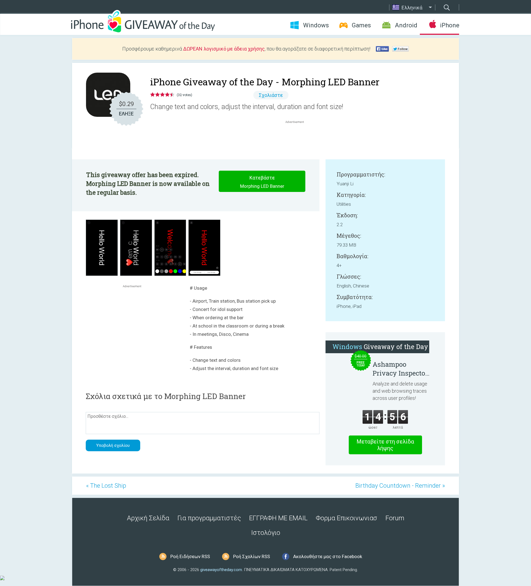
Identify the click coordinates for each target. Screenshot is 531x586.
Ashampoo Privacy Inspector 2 (400, 369)
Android (406, 25)
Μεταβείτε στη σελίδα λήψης (385, 445)
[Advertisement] (297, 138)
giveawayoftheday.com (221, 569)
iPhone (449, 25)
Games (361, 25)
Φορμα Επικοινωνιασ (346, 518)
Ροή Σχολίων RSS (251, 556)
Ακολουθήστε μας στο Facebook (327, 556)
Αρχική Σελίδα (148, 518)
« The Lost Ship (106, 485)
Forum (395, 518)
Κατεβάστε (262, 182)
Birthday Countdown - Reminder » (400, 485)
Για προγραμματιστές (209, 518)
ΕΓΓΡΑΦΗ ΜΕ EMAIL (278, 518)
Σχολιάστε (271, 95)
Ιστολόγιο (265, 533)
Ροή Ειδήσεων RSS (190, 556)
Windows (316, 25)
